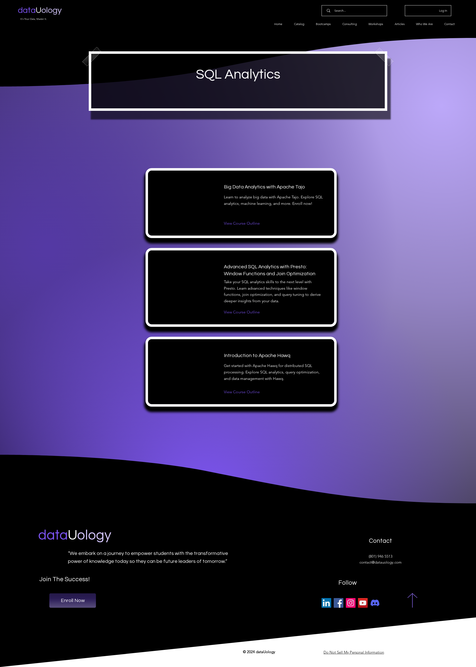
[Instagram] (351, 603)
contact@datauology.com (380, 562)
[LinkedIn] (326, 603)
